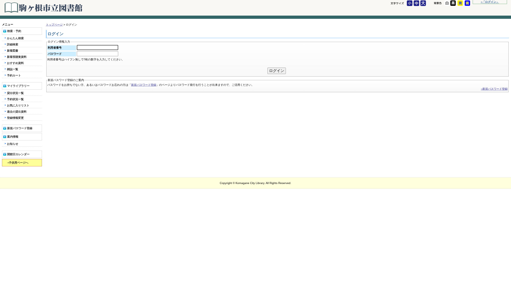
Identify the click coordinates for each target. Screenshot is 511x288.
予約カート (14, 75)
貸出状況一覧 (15, 93)
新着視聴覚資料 (17, 56)
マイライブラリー (18, 85)
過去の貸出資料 (17, 111)
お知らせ (12, 143)
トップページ (54, 24)
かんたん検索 (15, 38)
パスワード (55, 53)
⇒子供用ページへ (17, 162)
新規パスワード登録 (143, 84)
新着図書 (12, 50)
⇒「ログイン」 (490, 1)
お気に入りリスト (18, 105)
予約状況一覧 (15, 99)
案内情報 (12, 136)
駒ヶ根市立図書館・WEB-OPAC (44, 7)
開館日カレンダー (18, 154)
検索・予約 (14, 31)
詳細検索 (12, 44)
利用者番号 (55, 47)
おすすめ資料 (15, 63)
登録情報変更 (15, 117)
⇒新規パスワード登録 (494, 88)
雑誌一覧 (12, 69)
